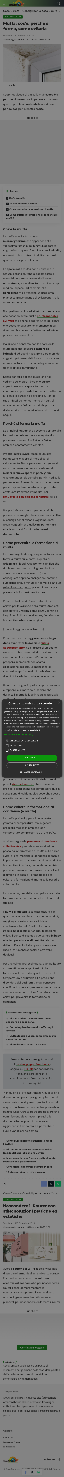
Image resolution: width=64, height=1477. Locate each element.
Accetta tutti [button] (32, 757)
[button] (32, 734)
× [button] (59, 702)
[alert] (32, 738)
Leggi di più (35, 730)
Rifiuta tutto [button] (32, 765)
